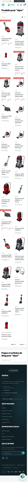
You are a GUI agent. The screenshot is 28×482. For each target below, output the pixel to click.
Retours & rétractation (7, 410)
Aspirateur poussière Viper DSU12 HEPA (19, 120)
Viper (16, 39)
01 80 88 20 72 (7, 390)
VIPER (2, 36)
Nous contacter (5, 419)
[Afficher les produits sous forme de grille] (22, 17)
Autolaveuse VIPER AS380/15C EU (6, 39)
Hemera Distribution (6, 332)
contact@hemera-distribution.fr (10, 392)
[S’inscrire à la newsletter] (23, 452)
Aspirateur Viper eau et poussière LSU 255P (5, 94)
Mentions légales (5, 430)
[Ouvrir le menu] (3, 4)
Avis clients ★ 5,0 (6, 422)
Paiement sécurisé (6, 413)
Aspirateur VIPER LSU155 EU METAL (5, 285)
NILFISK (3, 168)
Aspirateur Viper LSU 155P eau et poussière (5, 201)
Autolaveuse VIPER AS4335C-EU (6, 117)
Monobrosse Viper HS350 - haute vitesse (6, 172)
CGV (3, 433)
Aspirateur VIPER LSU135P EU (5, 64)
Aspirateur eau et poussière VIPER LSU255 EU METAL (19, 257)
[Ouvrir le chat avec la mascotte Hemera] (22, 476)
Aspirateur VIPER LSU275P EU (19, 229)
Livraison (4, 408)
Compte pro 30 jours (7, 416)
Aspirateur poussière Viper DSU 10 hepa (19, 146)
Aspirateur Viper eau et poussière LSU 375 (19, 68)
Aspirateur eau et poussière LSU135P (6, 335)
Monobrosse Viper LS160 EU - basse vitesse (19, 310)
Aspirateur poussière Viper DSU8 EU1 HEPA (19, 94)
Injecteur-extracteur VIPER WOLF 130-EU (19, 281)
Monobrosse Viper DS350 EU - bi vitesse (19, 200)
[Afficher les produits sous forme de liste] (24, 17)
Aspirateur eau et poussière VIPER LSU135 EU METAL (19, 43)
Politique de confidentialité (8, 436)
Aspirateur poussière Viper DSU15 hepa (5, 146)
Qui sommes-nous (5, 360)
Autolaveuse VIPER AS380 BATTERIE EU (6, 256)
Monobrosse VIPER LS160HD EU (6, 312)
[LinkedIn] (3, 458)
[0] (24, 5)
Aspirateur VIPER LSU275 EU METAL (19, 174)
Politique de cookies (6, 439)
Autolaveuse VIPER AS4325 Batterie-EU (6, 223)
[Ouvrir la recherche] (18, 5)
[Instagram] (6, 458)
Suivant (22, 344)
